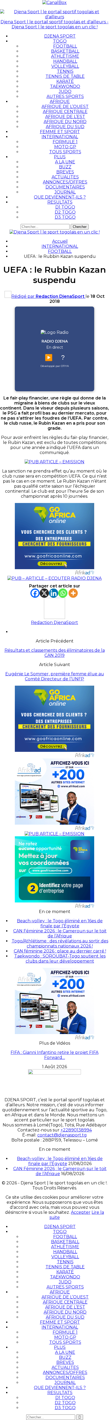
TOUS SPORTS (65, 151)
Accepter (80, 1212)
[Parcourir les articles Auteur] (54, 617)
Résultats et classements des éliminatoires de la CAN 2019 (54, 653)
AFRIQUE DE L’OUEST (65, 106)
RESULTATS (59, 202)
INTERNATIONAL (60, 136)
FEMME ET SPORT (60, 131)
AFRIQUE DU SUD (65, 126)
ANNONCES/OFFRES (65, 182)
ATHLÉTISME (65, 56)
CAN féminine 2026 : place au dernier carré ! (60, 951)
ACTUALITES (65, 176)
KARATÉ (65, 81)
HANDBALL (65, 61)
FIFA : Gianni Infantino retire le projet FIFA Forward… (54, 1055)
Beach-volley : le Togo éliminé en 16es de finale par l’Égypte (60, 923)
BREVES (65, 171)
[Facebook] (35, 593)
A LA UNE (65, 161)
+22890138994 (76, 1130)
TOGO (60, 41)
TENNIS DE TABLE (65, 76)
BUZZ (65, 166)
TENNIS (65, 71)
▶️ (49, 357)
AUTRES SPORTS (65, 96)
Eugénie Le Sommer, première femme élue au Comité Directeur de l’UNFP (54, 676)
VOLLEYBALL (65, 66)
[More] (73, 593)
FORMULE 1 (65, 141)
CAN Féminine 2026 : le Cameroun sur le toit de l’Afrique (60, 933)
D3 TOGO (65, 217)
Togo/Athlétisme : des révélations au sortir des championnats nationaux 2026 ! (60, 943)
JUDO (65, 91)
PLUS (60, 156)
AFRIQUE (60, 101)
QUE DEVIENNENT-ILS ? (60, 197)
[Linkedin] (53, 593)
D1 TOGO (65, 207)
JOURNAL (65, 192)
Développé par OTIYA (54, 366)
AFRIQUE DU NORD (65, 121)
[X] (44, 593)
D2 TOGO (65, 212)
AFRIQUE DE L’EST (65, 116)
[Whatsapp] (62, 593)
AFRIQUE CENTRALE (65, 111)
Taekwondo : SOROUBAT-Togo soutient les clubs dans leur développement (60, 959)
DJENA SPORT (60, 36)
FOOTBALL (65, 46)
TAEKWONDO (65, 86)
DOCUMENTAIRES (65, 187)
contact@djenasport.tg (62, 1135)
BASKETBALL (65, 51)
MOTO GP (65, 146)
